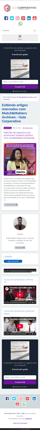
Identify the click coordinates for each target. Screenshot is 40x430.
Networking (7, 128)
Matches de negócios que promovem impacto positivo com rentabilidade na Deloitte (19, 135)
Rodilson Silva (28, 128)
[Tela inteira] (35, 302)
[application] (20, 270)
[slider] (33, 271)
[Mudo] (30, 271)
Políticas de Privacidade (20, 423)
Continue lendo (10, 205)
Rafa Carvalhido (25, 429)
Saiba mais (19, 248)
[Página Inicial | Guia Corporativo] (20, 8)
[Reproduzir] (5, 271)
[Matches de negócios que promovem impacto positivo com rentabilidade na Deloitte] (20, 159)
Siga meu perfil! (13, 261)
